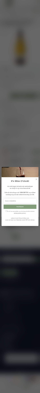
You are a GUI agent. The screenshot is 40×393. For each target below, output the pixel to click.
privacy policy (18, 213)
